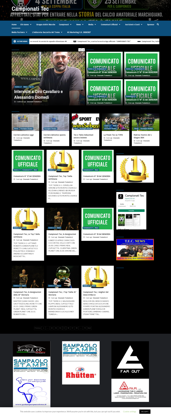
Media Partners (18, 32)
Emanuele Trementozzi (34, 102)
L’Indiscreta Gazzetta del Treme (46, 32)
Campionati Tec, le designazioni (62, 234)
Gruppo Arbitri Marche (45, 24)
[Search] (157, 24)
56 (68, 328)
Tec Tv (31, 87)
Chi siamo (24, 24)
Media (90, 24)
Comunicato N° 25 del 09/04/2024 (96, 234)
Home (14, 24)
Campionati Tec (30, 8)
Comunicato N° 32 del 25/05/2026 (102, 99)
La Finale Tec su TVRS (113, 134)
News (78, 24)
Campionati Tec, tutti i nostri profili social (142, 41)
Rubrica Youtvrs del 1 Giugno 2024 (143, 136)
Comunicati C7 (101, 69)
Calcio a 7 (18, 87)
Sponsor (150, 24)
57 (72, 328)
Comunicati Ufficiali (109, 24)
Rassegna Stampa (26, 129)
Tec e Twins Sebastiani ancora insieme (83, 136)
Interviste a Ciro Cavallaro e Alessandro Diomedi (38, 94)
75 (85, 328)
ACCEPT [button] (144, 412)
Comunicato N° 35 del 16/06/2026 (102, 72)
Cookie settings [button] (129, 411)
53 (56, 328)
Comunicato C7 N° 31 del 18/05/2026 (141, 99)
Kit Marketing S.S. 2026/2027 (79, 32)
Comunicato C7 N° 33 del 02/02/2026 (141, 72)
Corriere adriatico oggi (24, 134)
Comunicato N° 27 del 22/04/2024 (27, 176)
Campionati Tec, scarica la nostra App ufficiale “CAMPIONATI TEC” (87, 41)
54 (60, 328)
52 (52, 328)
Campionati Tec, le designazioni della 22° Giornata (27, 293)
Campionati (64, 24)
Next (89, 328)
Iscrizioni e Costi (132, 24)
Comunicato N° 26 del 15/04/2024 (96, 176)
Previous (38, 328)
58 (76, 328)
